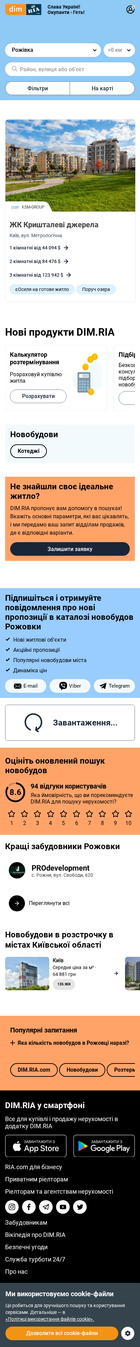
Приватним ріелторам (36, 1179)
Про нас (16, 1271)
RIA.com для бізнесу (33, 1166)
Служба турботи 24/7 (35, 1259)
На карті (102, 88)
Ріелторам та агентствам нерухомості (59, 1191)
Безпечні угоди (26, 1247)
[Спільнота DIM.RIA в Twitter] (80, 1207)
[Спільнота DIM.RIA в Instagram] (12, 1207)
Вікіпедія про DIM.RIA (35, 1234)
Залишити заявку (70, 549)
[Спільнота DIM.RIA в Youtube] (63, 1207)
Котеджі (28, 451)
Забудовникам (26, 1222)
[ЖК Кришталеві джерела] (70, 166)
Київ (14, 235)
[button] (12, 1042)
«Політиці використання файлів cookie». (49, 1319)
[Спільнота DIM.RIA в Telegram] (46, 1207)
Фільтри (38, 88)
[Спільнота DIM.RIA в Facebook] (29, 1207)
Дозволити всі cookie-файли (62, 1333)
